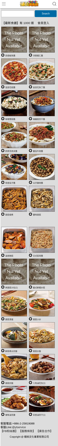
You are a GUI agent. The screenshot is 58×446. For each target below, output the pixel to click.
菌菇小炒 (37, 319)
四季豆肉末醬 (11, 151)
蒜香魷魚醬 (10, 55)
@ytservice (19, 427)
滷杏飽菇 (9, 256)
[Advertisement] (29, 222)
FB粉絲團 (9, 431)
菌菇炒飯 (37, 351)
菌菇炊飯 (9, 383)
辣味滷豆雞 (10, 415)
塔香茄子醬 (10, 183)
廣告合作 (44, 431)
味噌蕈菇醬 (10, 119)
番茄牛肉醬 (38, 151)
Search (46, 13)
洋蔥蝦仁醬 (38, 55)
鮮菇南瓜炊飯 (11, 351)
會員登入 (43, 23)
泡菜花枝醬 (10, 87)
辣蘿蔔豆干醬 (39, 119)
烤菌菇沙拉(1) (11, 287)
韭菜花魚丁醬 (39, 87)
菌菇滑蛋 (9, 319)
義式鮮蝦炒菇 (39, 287)
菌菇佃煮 (9, 215)
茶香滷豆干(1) (39, 415)
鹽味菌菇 (37, 215)
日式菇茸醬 (38, 256)
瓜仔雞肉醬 (38, 183)
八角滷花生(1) (39, 383)
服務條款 (27, 431)
